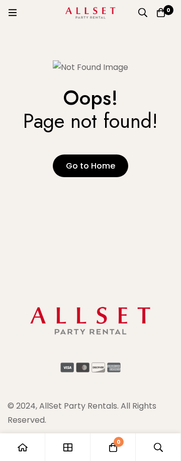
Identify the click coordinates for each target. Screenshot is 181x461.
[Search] (143, 13)
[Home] (22, 447)
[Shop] (67, 447)
